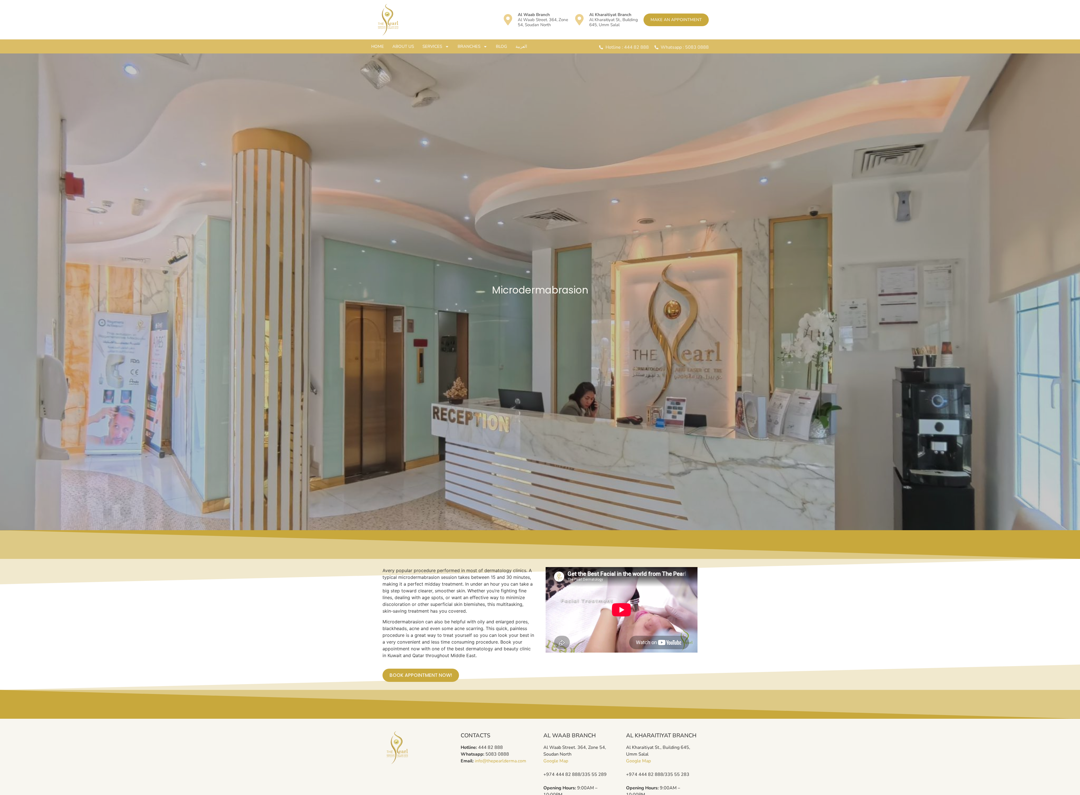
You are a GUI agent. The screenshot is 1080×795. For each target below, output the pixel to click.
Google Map (555, 761)
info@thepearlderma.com (500, 761)
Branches (469, 46)
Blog (501, 46)
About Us (403, 46)
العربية (521, 46)
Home (377, 46)
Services (432, 46)
